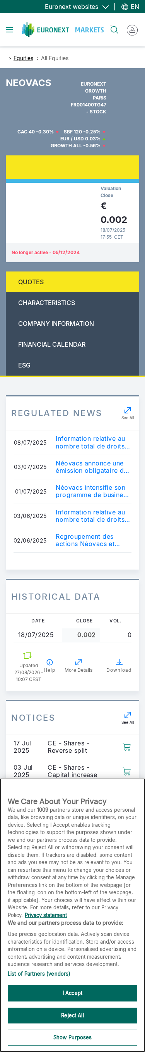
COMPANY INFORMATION (56, 323)
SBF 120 (73, 132)
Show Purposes (72, 1037)
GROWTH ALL (66, 145)
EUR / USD (72, 139)
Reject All (72, 1015)
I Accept (72, 993)
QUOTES (31, 282)
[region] (72, 915)
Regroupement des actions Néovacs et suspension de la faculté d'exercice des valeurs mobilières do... (93, 540)
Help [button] (49, 670)
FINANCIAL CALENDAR (51, 344)
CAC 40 (26, 132)
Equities (23, 58)
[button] (126, 746)
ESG (24, 365)
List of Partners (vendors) (39, 974)
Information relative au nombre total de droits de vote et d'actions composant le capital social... (90, 442)
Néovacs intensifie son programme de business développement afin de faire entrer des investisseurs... (93, 491)
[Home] (63, 29)
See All (127, 417)
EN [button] (134, 6)
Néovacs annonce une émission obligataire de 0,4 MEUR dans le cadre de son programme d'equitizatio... (93, 467)
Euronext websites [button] (72, 6)
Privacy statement (46, 915)
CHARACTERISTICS (46, 303)
